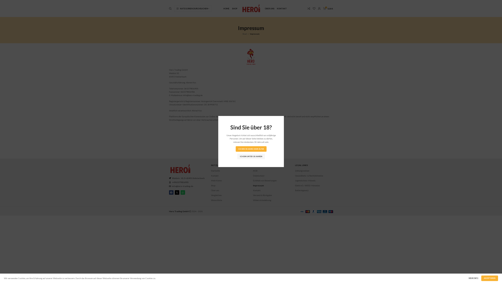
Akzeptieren (489, 278)
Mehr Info (474, 278)
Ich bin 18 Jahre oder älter (251, 149)
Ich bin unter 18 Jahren (251, 156)
